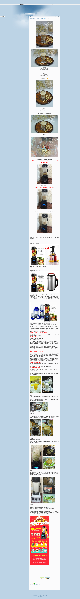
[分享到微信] (35, 583)
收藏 (32, 584)
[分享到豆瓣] (34, 583)
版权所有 (41, 596)
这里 (48, 507)
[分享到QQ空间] (33, 583)
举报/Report (38, 584)
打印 (36, 584)
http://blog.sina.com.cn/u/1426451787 (29, 10)
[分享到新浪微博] (32, 583)
